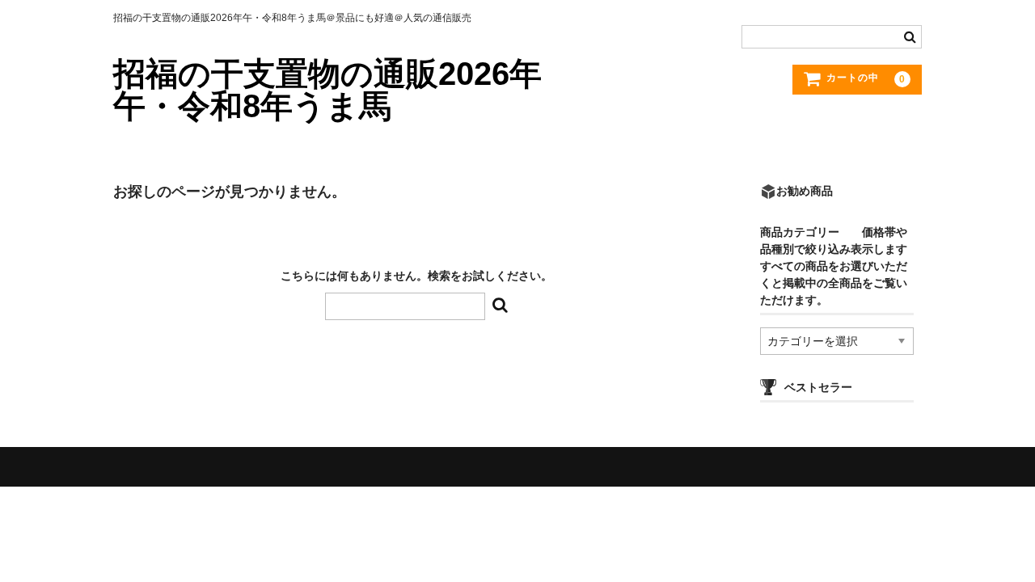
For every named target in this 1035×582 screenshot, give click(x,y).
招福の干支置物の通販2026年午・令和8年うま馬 (327, 90)
